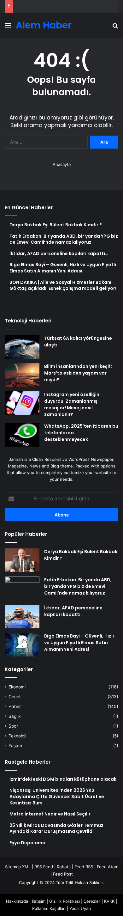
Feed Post (63, 873)
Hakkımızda (17, 901)
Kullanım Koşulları (49, 908)
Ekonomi (17, 686)
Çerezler (92, 901)
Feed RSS (83, 866)
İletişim (38, 901)
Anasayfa (62, 164)
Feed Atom (107, 866)
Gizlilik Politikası (64, 901)
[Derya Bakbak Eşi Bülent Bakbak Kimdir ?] (22, 560)
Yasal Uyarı (80, 908)
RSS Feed (43, 866)
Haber (15, 706)
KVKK (109, 901)
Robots (64, 866)
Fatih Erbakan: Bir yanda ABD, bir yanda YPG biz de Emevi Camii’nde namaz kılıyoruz (78, 586)
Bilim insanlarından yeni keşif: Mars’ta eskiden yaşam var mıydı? (78, 373)
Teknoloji (17, 735)
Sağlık (14, 716)
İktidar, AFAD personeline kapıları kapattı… (73, 611)
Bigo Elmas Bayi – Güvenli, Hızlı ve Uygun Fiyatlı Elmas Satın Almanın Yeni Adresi (79, 642)
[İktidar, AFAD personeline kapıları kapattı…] (22, 616)
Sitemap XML (18, 866)
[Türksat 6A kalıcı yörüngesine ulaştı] (22, 347)
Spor (13, 726)
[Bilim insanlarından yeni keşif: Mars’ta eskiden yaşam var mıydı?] (22, 375)
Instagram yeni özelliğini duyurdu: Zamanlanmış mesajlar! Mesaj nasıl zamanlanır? (72, 404)
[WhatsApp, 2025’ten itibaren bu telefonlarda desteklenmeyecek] (22, 435)
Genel (14, 696)
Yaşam (15, 745)
